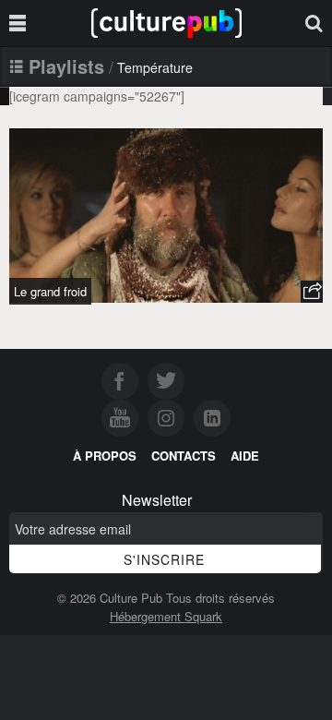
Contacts (183, 455)
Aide (245, 455)
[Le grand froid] (166, 215)
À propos (104, 455)
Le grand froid (50, 291)
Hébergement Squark (166, 616)
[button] (312, 292)
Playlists (66, 66)
